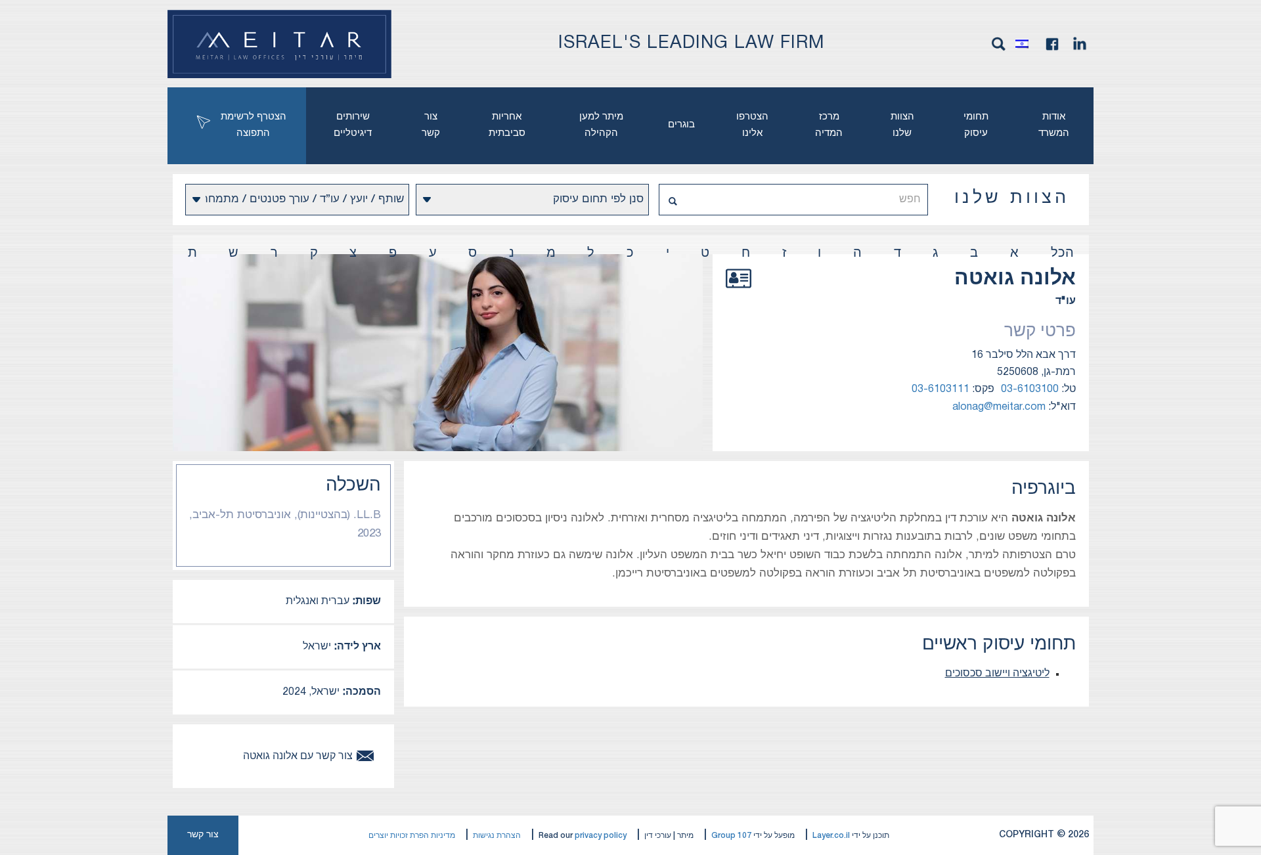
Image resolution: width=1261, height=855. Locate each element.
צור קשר (431, 125)
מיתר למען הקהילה (601, 125)
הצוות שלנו (902, 125)
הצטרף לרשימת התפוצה (253, 125)
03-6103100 (1030, 389)
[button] (1025, 44)
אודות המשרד (1053, 125)
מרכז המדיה (829, 125)
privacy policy (601, 835)
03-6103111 (940, 389)
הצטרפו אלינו (752, 125)
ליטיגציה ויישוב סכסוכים (997, 673)
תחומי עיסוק (975, 125)
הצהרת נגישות (497, 835)
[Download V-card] (738, 292)
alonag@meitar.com (999, 407)
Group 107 (731, 835)
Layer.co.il (831, 835)
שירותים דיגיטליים (353, 125)
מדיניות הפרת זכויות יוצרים (411, 835)
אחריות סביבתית (507, 125)
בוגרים (681, 124)
